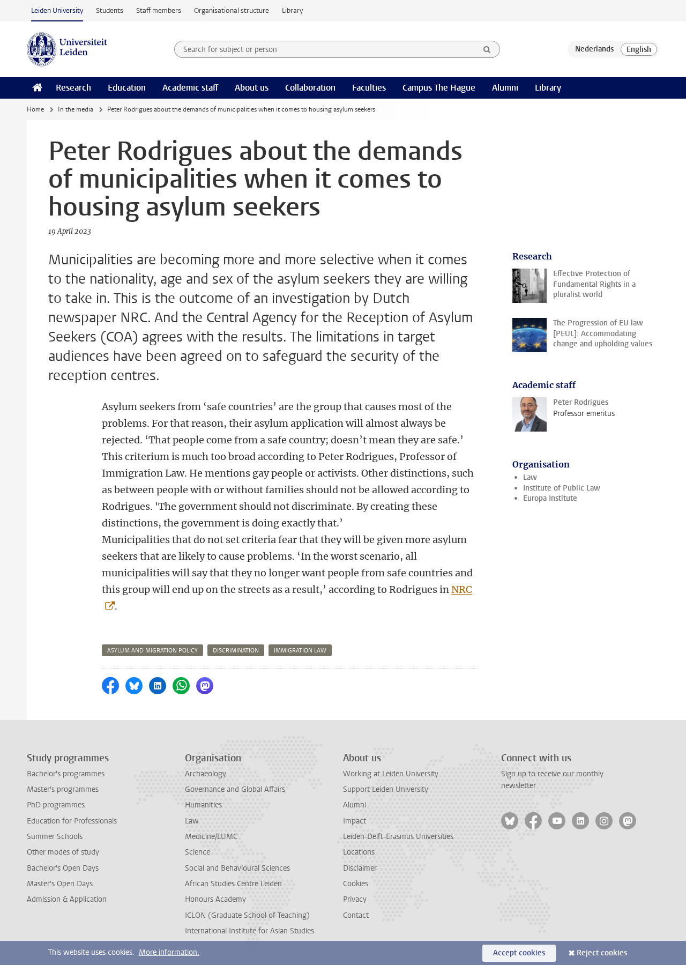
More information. (169, 952)
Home (35, 109)
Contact (356, 915)
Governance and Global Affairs (235, 789)
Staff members (158, 10)
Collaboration (310, 87)
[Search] (487, 49)
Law (530, 477)
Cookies (355, 884)
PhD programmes (56, 805)
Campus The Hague (438, 87)
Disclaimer (360, 868)
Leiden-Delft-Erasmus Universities (398, 837)
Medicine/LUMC (211, 837)
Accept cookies (519, 953)
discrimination (236, 651)
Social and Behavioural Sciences (237, 868)
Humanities (203, 805)
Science (197, 852)
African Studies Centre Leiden (233, 884)
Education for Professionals (72, 821)
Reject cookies (602, 953)
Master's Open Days (60, 884)
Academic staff (190, 87)
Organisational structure (231, 10)
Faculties (369, 87)
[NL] (594, 49)
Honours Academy (215, 899)
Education (127, 87)
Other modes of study (63, 852)
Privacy (355, 899)
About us (252, 87)
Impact (354, 821)
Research (73, 87)
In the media (75, 109)
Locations (359, 852)
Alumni (505, 87)
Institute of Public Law (561, 488)
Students (109, 10)
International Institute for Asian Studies (249, 931)
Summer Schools (55, 837)
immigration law (300, 651)
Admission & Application (67, 899)
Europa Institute (550, 498)
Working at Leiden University (390, 774)
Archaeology (205, 774)
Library (292, 10)
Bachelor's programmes (66, 774)
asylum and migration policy (152, 651)
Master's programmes (63, 789)
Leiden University (57, 10)
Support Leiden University (385, 789)
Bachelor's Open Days (63, 868)
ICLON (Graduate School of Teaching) (247, 915)
